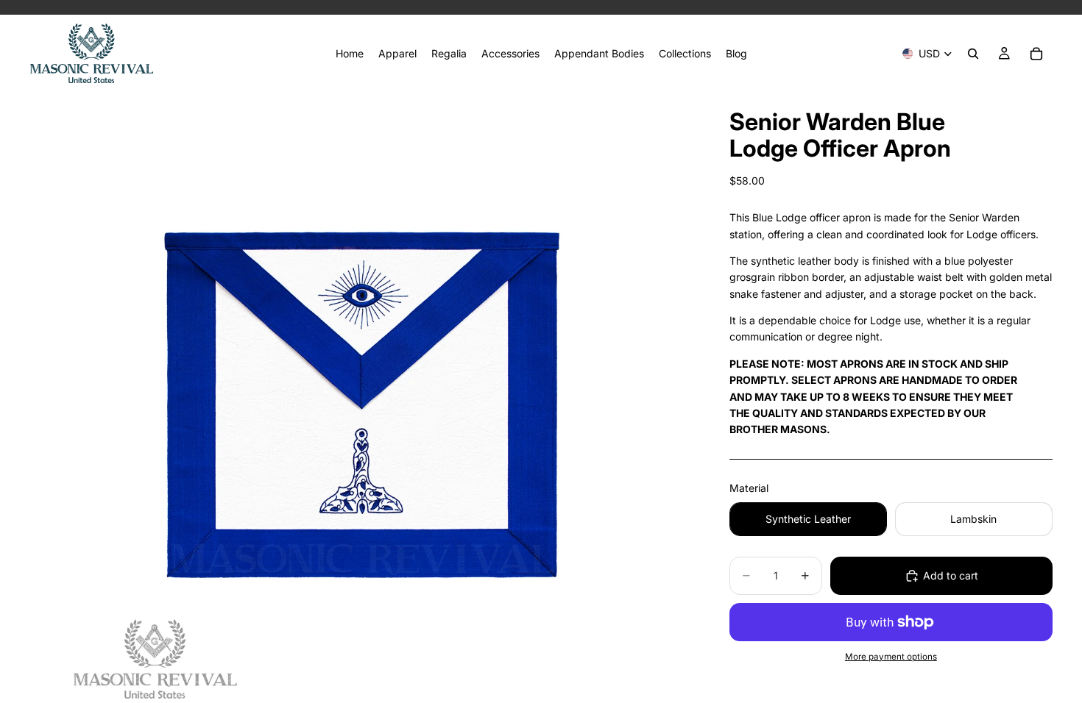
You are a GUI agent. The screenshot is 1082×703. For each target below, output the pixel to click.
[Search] (973, 54)
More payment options (891, 657)
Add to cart (950, 575)
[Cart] (1036, 54)
